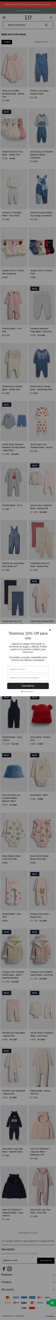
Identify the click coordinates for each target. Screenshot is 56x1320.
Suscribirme (28, 686)
